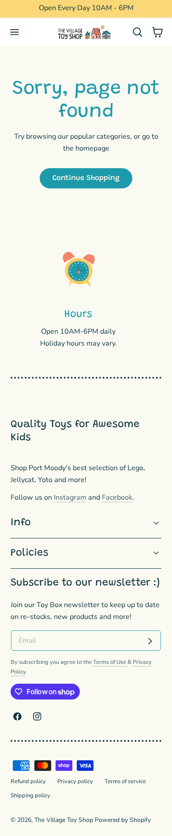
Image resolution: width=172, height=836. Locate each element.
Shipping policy (30, 795)
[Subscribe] (149, 641)
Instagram (70, 497)
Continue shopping (86, 178)
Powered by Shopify (123, 820)
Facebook (117, 497)
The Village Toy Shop (63, 820)
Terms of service (125, 781)
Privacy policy (75, 781)
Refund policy (28, 781)
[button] (14, 32)
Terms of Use (110, 662)
